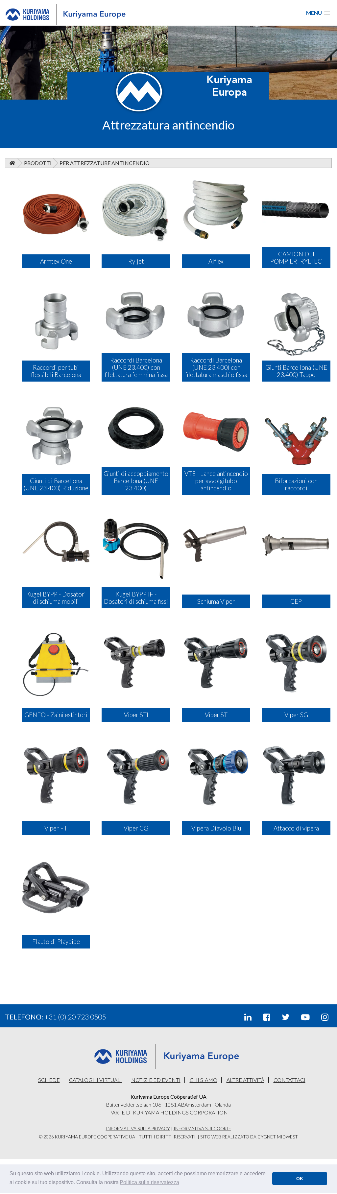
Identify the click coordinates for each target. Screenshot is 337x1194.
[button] (149, 1182)
